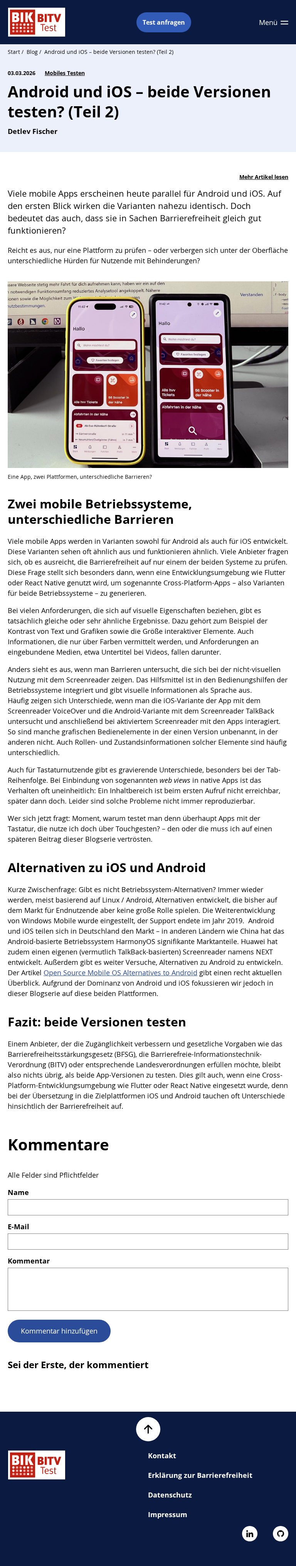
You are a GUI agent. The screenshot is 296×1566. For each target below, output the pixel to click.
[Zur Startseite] (37, 22)
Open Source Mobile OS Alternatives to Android (120, 972)
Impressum (167, 1514)
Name (18, 1192)
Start (14, 51)
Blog (32, 51)
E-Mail (18, 1226)
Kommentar (29, 1260)
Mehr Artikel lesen (263, 176)
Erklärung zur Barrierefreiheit (200, 1475)
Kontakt (162, 1455)
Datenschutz (170, 1494)
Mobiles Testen (65, 73)
